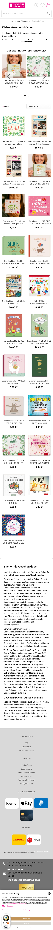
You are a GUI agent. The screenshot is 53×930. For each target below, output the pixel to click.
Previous (9, 76)
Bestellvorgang (26, 769)
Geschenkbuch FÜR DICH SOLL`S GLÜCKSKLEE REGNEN (38, 82)
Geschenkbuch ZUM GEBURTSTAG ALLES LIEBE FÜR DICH (13, 542)
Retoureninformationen (26, 780)
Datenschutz (26, 747)
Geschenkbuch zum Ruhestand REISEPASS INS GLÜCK (39, 383)
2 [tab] (28, 95)
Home (11, 21)
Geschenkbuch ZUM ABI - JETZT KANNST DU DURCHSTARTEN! (39, 503)
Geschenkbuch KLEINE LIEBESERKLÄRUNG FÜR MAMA (39, 463)
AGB (26, 743)
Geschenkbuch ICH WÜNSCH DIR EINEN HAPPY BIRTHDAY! (13, 383)
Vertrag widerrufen (26, 784)
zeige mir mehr (26, 42)
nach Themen (22, 21)
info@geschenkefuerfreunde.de (23, 880)
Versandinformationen (26, 773)
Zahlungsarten (26, 776)
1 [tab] (25, 95)
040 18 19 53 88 (15, 869)
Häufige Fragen (26, 765)
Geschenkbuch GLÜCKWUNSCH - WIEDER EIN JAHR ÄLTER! (39, 263)
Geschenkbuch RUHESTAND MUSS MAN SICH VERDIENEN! (39, 423)
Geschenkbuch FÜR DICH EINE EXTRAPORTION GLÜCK (14, 82)
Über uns (36, 5)
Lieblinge (42, 5)
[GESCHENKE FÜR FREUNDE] (17, 5)
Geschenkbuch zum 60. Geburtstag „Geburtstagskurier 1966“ (39, 143)
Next (44, 76)
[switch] (6, 926)
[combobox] (26, 13)
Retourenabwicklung (42, 851)
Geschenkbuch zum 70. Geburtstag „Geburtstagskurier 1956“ (14, 183)
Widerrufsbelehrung (26, 750)
